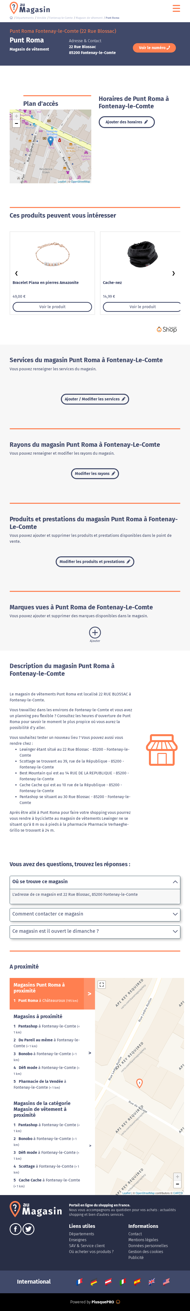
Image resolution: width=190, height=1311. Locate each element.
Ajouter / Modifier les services (93, 399)
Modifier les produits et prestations (93, 561)
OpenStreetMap (80, 181)
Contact (135, 1234)
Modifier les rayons (93, 473)
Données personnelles (148, 1245)
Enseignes (77, 1239)
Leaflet (62, 181)
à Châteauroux (42, 1000)
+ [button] (16, 116)
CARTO (178, 1193)
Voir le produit (52, 306)
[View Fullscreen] (101, 984)
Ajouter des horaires (124, 122)
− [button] (16, 123)
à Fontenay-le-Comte (47, 1026)
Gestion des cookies (145, 1251)
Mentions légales (143, 1239)
